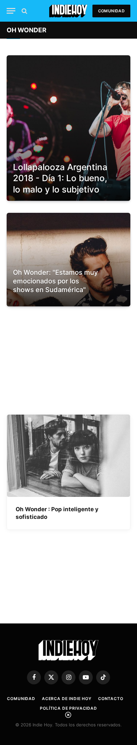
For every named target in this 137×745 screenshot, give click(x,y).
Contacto (110, 698)
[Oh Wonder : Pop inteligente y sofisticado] (68, 456)
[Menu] (11, 10)
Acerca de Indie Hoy (66, 698)
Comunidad (111, 10)
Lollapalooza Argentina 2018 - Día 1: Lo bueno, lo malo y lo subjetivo (60, 178)
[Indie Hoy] (68, 11)
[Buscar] (23, 10)
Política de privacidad (68, 708)
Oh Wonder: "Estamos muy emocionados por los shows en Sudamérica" (55, 280)
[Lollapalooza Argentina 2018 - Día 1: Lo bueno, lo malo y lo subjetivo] (68, 128)
